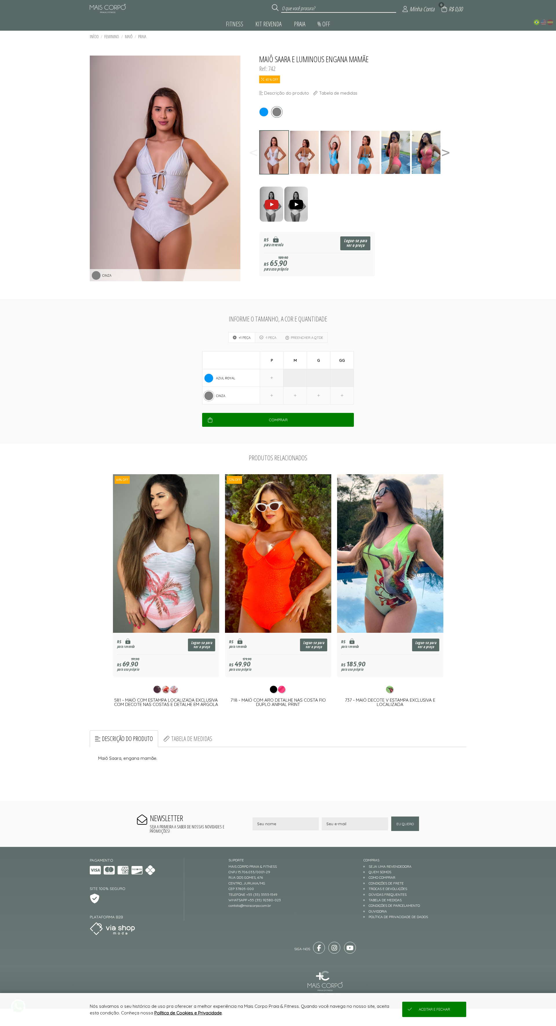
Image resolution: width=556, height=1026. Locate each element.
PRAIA (142, 36)
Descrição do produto (127, 738)
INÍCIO (94, 36)
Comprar (278, 420)
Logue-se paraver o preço (355, 243)
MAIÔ (129, 36)
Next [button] (445, 152)
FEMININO (111, 36)
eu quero (405, 824)
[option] (274, 152)
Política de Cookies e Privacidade (188, 1013)
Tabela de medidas (191, 738)
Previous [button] (253, 152)
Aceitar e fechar (434, 1009)
